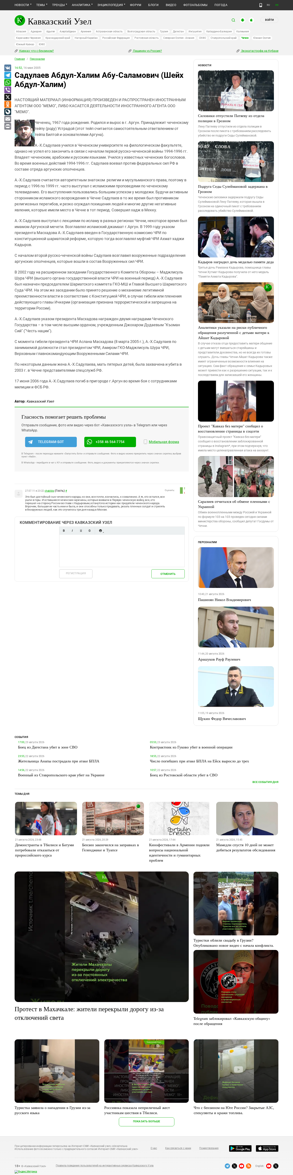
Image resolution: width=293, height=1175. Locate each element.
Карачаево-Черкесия (28, 37)
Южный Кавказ (25, 44)
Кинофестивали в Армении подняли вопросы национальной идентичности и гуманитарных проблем (179, 852)
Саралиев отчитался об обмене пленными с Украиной (234, 504)
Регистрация (76, 573)
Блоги (153, 5)
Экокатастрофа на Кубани (259, 51)
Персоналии (37, 58)
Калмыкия (242, 31)
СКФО (202, 37)
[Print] (7, 126)
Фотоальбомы (195, 5)
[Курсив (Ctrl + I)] (72, 530)
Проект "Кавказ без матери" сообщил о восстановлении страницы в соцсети (230, 428)
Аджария (36, 31)
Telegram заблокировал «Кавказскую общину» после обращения (231, 1021)
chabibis (49, 490)
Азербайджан (68, 31)
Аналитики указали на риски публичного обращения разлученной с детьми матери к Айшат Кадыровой (233, 332)
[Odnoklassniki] (7, 104)
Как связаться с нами (178, 1148)
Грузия (164, 31)
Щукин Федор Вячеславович (222, 718)
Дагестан (178, 31)
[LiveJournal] (7, 112)
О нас (154, 1148)
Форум (135, 5)
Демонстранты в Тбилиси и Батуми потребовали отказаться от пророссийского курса (44, 850)
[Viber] (7, 90)
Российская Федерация (116, 37)
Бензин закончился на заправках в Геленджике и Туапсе (110, 847)
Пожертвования (209, 1148)
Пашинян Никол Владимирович (224, 599)
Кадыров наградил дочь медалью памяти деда (236, 261)
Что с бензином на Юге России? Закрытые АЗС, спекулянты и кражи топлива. (234, 1110)
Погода (220, 5)
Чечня (245, 37)
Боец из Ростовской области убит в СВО (183, 774)
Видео (171, 5)
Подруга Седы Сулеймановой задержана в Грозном (233, 189)
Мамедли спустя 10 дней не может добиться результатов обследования (245, 847)
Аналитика (81, 5)
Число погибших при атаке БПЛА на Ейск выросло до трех (199, 760)
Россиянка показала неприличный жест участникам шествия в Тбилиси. (137, 1110)
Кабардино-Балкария (219, 31)
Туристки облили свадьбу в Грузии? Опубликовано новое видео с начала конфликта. (233, 943)
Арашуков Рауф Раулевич (219, 659)
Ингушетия (195, 31)
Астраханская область (109, 31)
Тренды (58, 5)
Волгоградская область (141, 31)
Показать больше (146, 1121)
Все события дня (265, 782)
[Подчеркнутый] (81, 530)
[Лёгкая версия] (260, 5)
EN (276, 5)
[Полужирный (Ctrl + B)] (63, 530)
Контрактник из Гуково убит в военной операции (191, 747)
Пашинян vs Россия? (147, 51)
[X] (7, 97)
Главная (20, 58)
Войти (269, 19)
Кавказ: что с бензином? (36, 51)
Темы (40, 5)
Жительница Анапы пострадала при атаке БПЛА (58, 760)
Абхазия (21, 31)
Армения (86, 31)
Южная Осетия (262, 37)
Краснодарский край (57, 37)
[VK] (7, 68)
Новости (22, 5)
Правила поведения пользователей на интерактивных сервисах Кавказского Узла (105, 1165)
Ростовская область (146, 37)
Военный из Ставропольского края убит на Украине (61, 774)
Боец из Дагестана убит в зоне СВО (47, 747)
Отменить (167, 573)
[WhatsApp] (7, 82)
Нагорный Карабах (86, 37)
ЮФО (42, 44)
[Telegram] (7, 75)
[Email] (7, 119)
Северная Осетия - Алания (178, 37)
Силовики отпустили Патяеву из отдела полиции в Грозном (231, 118)
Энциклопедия (110, 5)
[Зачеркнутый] (89, 530)
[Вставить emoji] (100, 530)
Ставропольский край (224, 37)
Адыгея (50, 31)
